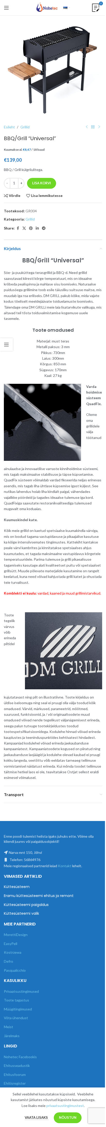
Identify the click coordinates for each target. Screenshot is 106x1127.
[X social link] (24, 228)
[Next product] (99, 127)
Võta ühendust (16, 1018)
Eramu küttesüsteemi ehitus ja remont (39, 895)
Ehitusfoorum (15, 1074)
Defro (8, 961)
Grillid (25, 127)
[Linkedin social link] (37, 228)
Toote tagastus (16, 1000)
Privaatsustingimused (21, 991)
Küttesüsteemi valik (21, 913)
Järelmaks (12, 1036)
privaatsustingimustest (65, 1105)
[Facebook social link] (18, 228)
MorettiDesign (16, 934)
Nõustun (67, 1117)
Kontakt (64, 866)
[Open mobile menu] (6, 8)
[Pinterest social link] (31, 228)
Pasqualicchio (15, 970)
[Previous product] (87, 127)
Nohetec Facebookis (20, 1057)
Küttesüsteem (17, 886)
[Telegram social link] (43, 228)
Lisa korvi (41, 183)
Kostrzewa (12, 952)
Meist (8, 1027)
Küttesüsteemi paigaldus (26, 904)
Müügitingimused (18, 1009)
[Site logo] (47, 7)
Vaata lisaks (37, 1117)
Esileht (9, 127)
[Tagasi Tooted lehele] (93, 127)
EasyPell (10, 943)
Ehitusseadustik (17, 1065)
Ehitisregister (15, 1083)
